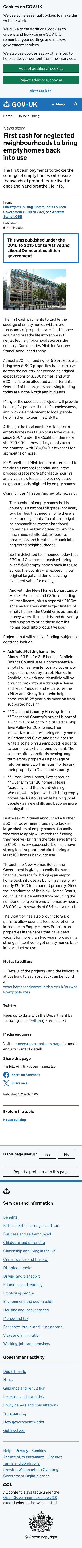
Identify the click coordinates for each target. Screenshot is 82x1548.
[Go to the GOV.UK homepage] (20, 104)
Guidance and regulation (24, 1388)
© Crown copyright (41, 1537)
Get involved (14, 1430)
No (69, 1154)
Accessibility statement (23, 1457)
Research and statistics (23, 1396)
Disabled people (17, 1267)
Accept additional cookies (41, 68)
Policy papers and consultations (30, 1405)
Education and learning (23, 1284)
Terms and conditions (21, 1463)
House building (28, 116)
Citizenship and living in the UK (29, 1250)
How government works (23, 1422)
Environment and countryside (28, 1301)
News (8, 1379)
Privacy (22, 1450)
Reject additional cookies (41, 80)
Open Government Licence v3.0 (30, 1497)
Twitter (35, 1020)
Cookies (39, 1450)
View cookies (41, 91)
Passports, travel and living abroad (33, 1326)
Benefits (10, 1217)
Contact (55, 1457)
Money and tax (15, 1318)
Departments (14, 1371)
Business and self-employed (27, 1234)
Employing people (18, 1293)
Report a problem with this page (41, 1171)
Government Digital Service (26, 1476)
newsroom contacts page (39, 1043)
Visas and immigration (22, 1335)
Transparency (15, 1413)
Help (7, 1450)
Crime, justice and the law (25, 1259)
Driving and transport (21, 1276)
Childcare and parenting (24, 1242)
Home (7, 116)
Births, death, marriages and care (32, 1225)
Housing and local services (26, 1310)
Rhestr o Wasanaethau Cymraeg (30, 1469)
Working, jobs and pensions (26, 1343)
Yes (50, 1154)
